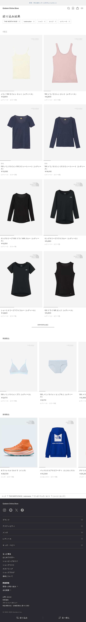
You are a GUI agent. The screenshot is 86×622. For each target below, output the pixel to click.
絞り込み (24, 618)
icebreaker (28, 21)
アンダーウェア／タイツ (42, 496)
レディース (63, 21)
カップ (51, 21)
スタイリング (8, 569)
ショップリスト (9, 565)
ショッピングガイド (10, 561)
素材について (8, 576)
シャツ (40, 21)
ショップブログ (9, 572)
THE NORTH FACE (10, 21)
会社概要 (6, 590)
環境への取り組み (9, 586)
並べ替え (66, 618)
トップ (4, 496)
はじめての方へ (9, 557)
